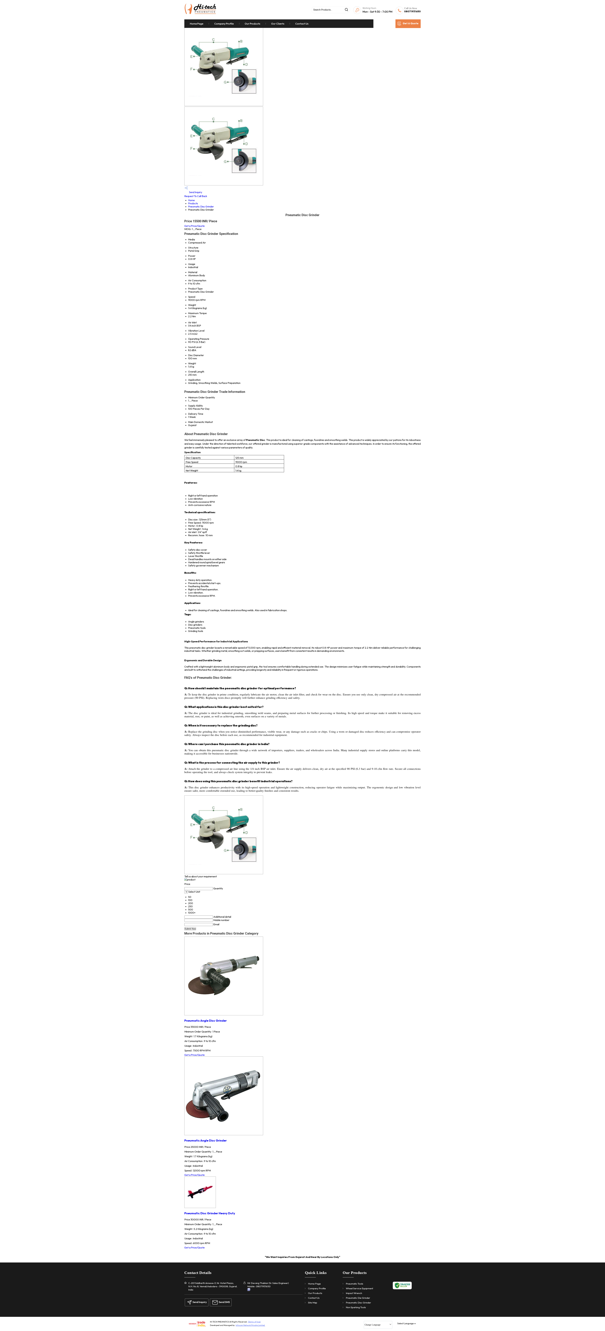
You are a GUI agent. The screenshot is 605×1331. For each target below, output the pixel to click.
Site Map (312, 1302)
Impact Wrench (354, 1293)
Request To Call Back (195, 196)
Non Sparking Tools (356, 1307)
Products (193, 203)
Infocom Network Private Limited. (250, 1325)
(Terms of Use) (254, 1322)
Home (191, 200)
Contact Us (301, 23)
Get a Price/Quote (194, 225)
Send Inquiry (195, 192)
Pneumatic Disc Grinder (201, 206)
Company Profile (224, 23)
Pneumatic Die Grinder (358, 1297)
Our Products (252, 23)
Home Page (196, 23)
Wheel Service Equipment (359, 1288)
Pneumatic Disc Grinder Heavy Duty (209, 1213)
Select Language (405, 1323)
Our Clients (277, 23)
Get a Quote (410, 23)
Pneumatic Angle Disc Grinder (205, 1020)
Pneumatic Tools (354, 1283)
